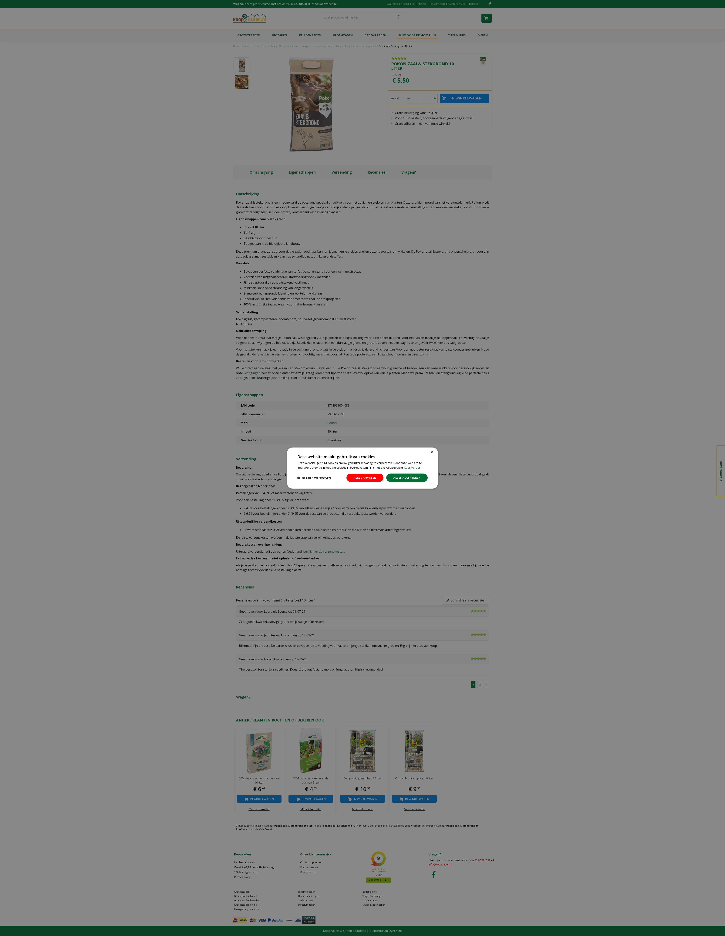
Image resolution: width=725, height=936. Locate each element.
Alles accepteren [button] (406, 477)
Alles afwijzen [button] (365, 477)
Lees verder (412, 467)
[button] (314, 478)
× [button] (431, 451)
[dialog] (362, 468)
